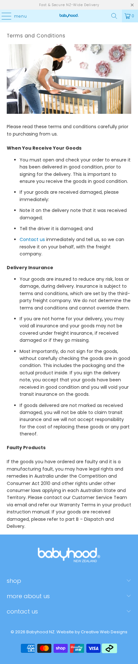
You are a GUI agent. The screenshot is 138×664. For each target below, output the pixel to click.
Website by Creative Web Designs (91, 632)
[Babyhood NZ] (69, 16)
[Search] (114, 16)
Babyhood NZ (40, 632)
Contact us (32, 239)
